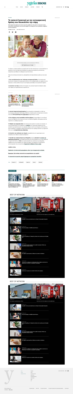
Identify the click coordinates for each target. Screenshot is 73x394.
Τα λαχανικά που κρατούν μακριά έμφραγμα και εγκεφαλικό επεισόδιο (24, 156)
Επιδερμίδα (21, 162)
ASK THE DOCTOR (33, 373)
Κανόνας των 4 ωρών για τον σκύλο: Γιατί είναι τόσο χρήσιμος (32, 270)
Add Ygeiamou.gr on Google (27, 65)
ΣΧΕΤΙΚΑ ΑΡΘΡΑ (12, 170)
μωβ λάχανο (26, 114)
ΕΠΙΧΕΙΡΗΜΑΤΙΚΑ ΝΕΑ (33, 376)
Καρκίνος (28, 162)
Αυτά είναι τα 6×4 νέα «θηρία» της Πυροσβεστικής (45, 214)
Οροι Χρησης (67, 388)
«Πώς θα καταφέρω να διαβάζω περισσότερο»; (30, 227)
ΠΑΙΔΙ (31, 379)
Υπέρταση (40, 162)
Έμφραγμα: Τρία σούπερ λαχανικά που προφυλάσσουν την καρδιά (23, 153)
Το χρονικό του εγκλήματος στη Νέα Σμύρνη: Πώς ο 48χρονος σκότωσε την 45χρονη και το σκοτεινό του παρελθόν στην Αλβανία (35, 263)
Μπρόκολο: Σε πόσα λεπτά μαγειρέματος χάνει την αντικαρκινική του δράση (26, 150)
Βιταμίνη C (14, 162)
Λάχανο (34, 162)
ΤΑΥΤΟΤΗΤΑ (37, 388)
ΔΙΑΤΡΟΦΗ (10, 17)
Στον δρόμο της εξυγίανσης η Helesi (16, 214)
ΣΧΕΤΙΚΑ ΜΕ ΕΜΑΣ (31, 388)
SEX (31, 380)
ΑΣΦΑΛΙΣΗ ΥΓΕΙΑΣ (23, 373)
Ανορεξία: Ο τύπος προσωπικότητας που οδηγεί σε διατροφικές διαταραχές (34, 219)
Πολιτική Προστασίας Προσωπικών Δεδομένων (55, 388)
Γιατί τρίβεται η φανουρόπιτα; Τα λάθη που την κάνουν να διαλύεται (33, 253)
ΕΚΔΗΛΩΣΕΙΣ (32, 375)
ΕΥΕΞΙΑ (22, 372)
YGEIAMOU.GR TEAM (11, 29)
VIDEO (32, 372)
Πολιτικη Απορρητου (43, 388)
